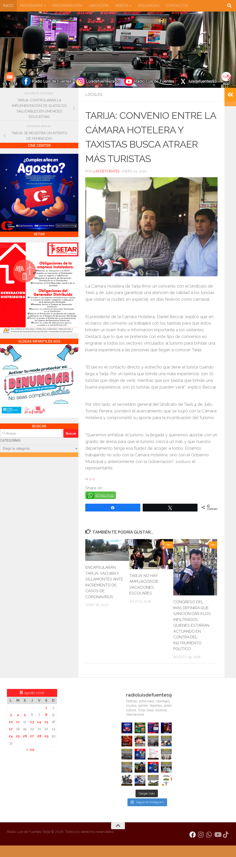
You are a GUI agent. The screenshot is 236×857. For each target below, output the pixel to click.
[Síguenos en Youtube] (217, 834)
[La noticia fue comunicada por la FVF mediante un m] (126, 780)
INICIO (8, 5)
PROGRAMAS (31, 5)
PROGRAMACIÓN (67, 5)
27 (32, 736)
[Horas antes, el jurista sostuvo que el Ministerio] (166, 741)
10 (11, 722)
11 (18, 722)
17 (11, 729)
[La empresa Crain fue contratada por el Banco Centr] (126, 754)
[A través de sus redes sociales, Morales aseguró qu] (140, 767)
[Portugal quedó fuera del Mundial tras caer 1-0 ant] (126, 741)
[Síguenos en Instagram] (201, 834)
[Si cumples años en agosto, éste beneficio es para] (126, 728)
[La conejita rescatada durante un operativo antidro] (140, 780)
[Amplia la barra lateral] (230, 95)
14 (39, 722)
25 (18, 736)
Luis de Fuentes (106, 171)
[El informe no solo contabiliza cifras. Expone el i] (153, 741)
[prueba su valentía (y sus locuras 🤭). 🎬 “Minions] (166, 780)
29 (46, 736)
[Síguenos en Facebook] (192, 834)
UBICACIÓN (98, 5)
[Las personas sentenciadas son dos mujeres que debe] (126, 767)
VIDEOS (121, 5)
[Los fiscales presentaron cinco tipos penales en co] (140, 741)
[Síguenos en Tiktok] (226, 834)
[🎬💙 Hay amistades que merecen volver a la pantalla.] (153, 728)
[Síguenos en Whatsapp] (209, 834)
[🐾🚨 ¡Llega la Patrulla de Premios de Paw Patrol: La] (140, 728)
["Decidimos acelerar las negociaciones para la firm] (166, 754)
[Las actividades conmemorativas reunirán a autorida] (153, 754)
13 (32, 722)
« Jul (30, 750)
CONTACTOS (177, 5)
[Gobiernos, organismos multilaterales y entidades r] (153, 780)
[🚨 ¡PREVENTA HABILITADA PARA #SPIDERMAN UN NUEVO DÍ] (166, 728)
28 (39, 736)
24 (11, 736)
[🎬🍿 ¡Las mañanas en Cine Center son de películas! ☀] (140, 754)
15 (46, 722)
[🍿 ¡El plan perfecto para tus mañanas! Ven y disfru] (153, 767)
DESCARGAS (148, 5)
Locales (93, 94)
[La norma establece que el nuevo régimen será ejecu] (166, 767)
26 (25, 736)
